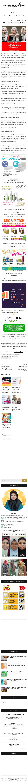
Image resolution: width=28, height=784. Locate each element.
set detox (14, 356)
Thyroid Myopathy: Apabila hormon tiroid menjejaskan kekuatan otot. (13, 718)
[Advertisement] (14, 634)
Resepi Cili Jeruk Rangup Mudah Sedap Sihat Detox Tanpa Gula (16, 688)
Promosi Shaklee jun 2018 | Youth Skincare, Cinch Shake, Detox (14, 22)
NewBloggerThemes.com (15, 781)
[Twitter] (5, 15)
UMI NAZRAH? (14, 513)
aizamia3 (14, 732)
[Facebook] (7, 15)
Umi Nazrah (16, 778)
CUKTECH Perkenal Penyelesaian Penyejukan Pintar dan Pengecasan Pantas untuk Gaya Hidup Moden (13, 726)
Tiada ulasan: (18, 24)
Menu (14, 12)
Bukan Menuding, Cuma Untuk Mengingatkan (13, 733)
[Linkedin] (14, 15)
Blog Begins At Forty (14, 744)
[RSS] (23, 15)
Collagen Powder (14, 354)
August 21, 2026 (13, 745)
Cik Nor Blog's (13, 723)
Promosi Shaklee (6, 356)
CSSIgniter (12, 780)
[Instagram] (17, 15)
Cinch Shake (5, 354)
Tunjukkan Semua (24, 749)
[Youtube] (19, 15)
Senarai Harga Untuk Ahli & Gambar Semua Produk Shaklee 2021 (16, 672)
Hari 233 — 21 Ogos (13, 739)
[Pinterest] (12, 15)
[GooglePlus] (9, 15)
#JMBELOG (13, 738)
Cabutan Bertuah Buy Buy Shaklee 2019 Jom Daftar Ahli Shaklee (17, 680)
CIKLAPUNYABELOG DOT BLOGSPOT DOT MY (14, 715)
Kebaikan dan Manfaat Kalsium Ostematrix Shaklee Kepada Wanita (16, 664)
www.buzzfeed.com (18, 351)
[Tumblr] (21, 15)
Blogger (15, 779)
